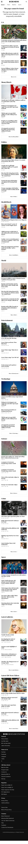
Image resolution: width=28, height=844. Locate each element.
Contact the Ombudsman (7, 827)
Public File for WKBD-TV (7, 787)
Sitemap (3, 778)
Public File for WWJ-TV (6, 785)
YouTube (3, 752)
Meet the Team (4, 767)
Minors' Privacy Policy (6, 809)
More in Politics (13, 196)
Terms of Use (4, 807)
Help (2, 822)
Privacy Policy (4, 800)
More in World (14, 315)
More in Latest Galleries (13, 670)
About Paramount (5, 816)
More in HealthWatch (13, 255)
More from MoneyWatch (14, 136)
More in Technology (14, 433)
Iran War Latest (4, 741)
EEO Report (4, 794)
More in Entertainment (13, 373)
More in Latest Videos (13, 728)
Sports (20, 4)
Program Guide (4, 769)
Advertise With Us (5, 774)
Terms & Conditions (6, 776)
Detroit (2, 4)
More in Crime (14, 551)
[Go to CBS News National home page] (14, 1)
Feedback (3, 825)
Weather (14, 4)
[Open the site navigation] (5, 1)
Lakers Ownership (5, 745)
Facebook (3, 754)
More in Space (14, 611)
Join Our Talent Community (7, 820)
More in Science (13, 493)
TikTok (2, 758)
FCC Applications (5, 792)
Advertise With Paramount (7, 818)
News (8, 4)
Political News (4, 738)
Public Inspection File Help (7, 789)
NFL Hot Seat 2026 (5, 743)
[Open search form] (26, 1)
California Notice (5, 802)
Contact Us (4, 772)
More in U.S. (13, 76)
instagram (3, 756)
